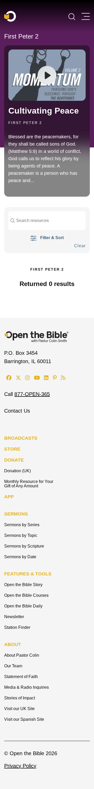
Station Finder (17, 627)
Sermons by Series (21, 525)
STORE (12, 449)
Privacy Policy (20, 766)
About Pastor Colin (21, 655)
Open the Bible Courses (26, 595)
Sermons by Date (20, 557)
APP (9, 496)
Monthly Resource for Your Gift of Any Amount (28, 483)
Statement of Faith (21, 676)
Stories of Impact (19, 698)
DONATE (14, 460)
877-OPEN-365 (32, 394)
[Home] (10, 16)
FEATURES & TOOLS (27, 573)
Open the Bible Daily (23, 606)
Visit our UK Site (19, 708)
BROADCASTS (20, 438)
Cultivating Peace (43, 110)
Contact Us (17, 411)
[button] (71, 16)
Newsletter (14, 616)
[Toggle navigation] (85, 16)
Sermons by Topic (20, 535)
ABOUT (12, 644)
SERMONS (16, 514)
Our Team (13, 666)
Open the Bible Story (23, 584)
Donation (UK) (17, 471)
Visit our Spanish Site (24, 719)
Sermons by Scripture (24, 546)
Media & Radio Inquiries (26, 687)
